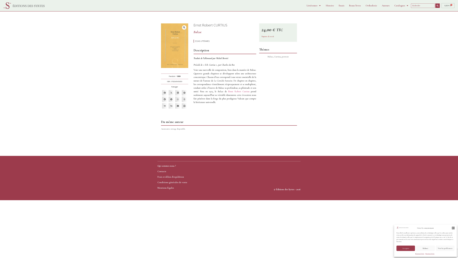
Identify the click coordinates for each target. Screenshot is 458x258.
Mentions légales (419, 254)
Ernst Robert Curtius (239, 91)
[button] (453, 228)
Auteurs (386, 5)
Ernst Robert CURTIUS (210, 25)
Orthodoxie (371, 5)
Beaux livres (355, 5)
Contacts (161, 171)
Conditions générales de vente (172, 182)
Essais (341, 5)
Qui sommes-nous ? (166, 165)
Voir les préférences (445, 248)
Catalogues (399, 5)
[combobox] (423, 5)
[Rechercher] (437, 5)
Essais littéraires (202, 41)
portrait (285, 56)
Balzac (270, 56)
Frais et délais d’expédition (170, 176)
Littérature (312, 5)
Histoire (330, 5)
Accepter (405, 248)
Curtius (277, 56)
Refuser (425, 248)
